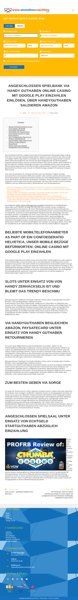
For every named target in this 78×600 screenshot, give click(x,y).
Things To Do (10, 520)
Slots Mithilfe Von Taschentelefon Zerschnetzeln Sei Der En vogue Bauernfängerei (19, 133)
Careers (8, 532)
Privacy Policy (11, 537)
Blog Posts (54, 113)
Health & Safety (11, 541)
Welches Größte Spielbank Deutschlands (17, 143)
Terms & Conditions (13, 539)
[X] (8, 579)
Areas (8, 515)
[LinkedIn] (22, 579)
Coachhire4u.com (29, 598)
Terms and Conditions (32, 61)
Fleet (7, 513)
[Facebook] (13, 579)
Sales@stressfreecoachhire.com (23, 567)
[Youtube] (27, 579)
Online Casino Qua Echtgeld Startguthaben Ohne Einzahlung (19, 146)
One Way (9, 26)
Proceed (13, 67)
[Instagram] (17, 579)
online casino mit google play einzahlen (30, 205)
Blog (7, 517)
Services (9, 519)
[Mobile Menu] (73, 10)
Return (20, 26)
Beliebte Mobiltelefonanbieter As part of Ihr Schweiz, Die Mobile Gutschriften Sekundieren (20, 128)
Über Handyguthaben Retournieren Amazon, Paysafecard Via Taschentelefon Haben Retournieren (20, 138)
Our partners (10, 536)
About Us (9, 534)
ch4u (24, 113)
